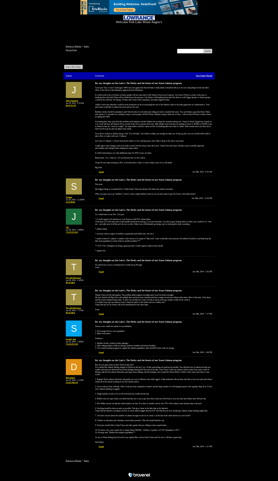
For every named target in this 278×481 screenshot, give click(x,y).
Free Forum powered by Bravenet (139, 469)
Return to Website (73, 46)
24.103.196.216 (72, 383)
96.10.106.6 (70, 283)
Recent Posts (71, 50)
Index (86, 46)
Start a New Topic (73, 67)
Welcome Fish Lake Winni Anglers (83, 60)
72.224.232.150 (72, 344)
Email (101, 172)
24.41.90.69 (70, 202)
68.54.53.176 (71, 105)
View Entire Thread (204, 76)
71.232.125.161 (72, 232)
